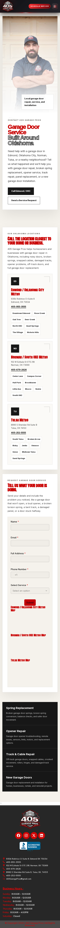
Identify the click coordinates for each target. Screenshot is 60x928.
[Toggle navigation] (55, 6)
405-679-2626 (19, 369)
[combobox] (14, 575)
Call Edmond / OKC (20, 191)
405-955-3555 (18, 306)
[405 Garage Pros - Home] (8, 6)
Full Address (18, 553)
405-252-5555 (18, 432)
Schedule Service (40, 6)
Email (14, 537)
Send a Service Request (24, 200)
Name (15, 521)
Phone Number (19, 569)
